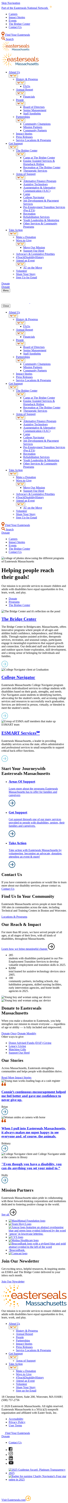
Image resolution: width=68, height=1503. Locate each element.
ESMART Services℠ (20, 733)
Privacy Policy (17, 1422)
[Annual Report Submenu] (20, 93)
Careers (13, 14)
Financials (29, 96)
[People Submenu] (20, 103)
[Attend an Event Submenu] (20, 264)
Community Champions (37, 123)
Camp (26, 194)
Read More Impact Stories (16, 1077)
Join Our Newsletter (12, 1281)
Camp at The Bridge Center (39, 157)
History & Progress (27, 79)
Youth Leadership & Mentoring (41, 220)
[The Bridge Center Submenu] (20, 154)
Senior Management (34, 110)
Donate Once (9, 1033)
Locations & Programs (14, 916)
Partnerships (23, 116)
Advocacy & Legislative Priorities (35, 254)
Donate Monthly (26, 1033)
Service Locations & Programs (33, 140)
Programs (14, 601)
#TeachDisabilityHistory (30, 257)
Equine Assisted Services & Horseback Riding (39, 162)
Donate (13, 598)
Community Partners (35, 130)
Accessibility (16, 1418)
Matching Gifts (17, 1049)
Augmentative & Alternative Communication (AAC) (39, 189)
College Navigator (33, 197)
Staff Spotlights (32, 113)
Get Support (16, 143)
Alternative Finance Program (39, 181)
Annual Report (24, 89)
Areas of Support (26, 173)
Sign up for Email (26, 1390)
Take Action (16, 230)
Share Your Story (26, 274)
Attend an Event (25, 260)
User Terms (15, 1425)
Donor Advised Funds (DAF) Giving (30, 1042)
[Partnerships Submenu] (20, 120)
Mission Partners (32, 127)
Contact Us (15, 27)
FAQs (26, 86)
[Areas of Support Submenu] (20, 177)
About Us (14, 72)
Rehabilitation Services (36, 216)
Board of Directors (34, 107)
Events (13, 20)
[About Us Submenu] (13, 76)
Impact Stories (17, 17)
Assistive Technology (35, 184)
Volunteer (21, 270)
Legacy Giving (17, 1046)
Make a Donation (26, 237)
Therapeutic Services (35, 170)
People (20, 99)
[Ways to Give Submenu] (20, 244)
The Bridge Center (19, 23)
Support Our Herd (33, 250)
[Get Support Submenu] (13, 147)
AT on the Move (32, 267)
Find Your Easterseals (17, 34)
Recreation (29, 213)
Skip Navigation (10, 3)
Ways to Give (24, 240)
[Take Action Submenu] (13, 234)
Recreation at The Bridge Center (41, 167)
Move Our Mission (34, 247)
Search (9, 39)
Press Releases (24, 136)
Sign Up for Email (26, 277)
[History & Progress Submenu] (20, 83)
